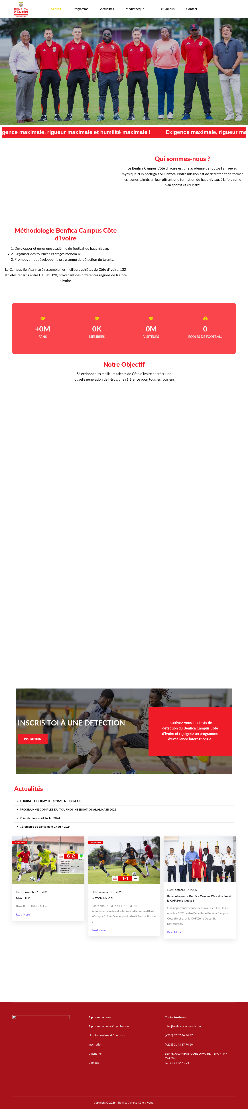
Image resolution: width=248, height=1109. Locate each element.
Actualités (107, 9)
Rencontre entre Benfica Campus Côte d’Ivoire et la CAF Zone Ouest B (199, 898)
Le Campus (167, 9)
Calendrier (95, 1053)
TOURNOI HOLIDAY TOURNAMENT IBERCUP (50, 801)
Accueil (56, 9)
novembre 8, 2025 (110, 892)
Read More (23, 914)
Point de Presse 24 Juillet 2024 (40, 818)
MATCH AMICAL (103, 898)
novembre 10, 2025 (36, 892)
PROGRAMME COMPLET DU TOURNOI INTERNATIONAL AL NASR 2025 (68, 809)
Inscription (96, 1044)
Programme (80, 9)
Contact (191, 9)
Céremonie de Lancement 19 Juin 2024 (45, 826)
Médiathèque (135, 9)
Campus (94, 1062)
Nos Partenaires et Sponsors (107, 1035)
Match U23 (23, 898)
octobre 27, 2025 (186, 890)
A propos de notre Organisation (109, 1026)
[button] (124, 801)
